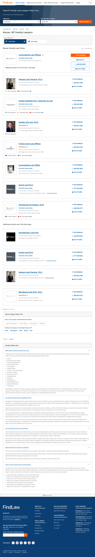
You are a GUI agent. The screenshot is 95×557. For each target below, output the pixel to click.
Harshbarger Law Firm (29, 232)
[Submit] (25, 535)
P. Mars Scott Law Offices (30, 143)
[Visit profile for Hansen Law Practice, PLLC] (10, 83)
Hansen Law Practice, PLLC (30, 79)
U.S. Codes (56, 528)
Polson (6, 330)
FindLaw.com (79, 510)
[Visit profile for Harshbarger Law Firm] (10, 236)
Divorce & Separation (11, 323)
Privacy (10, 552)
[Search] (90, 2)
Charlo (20, 330)
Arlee (31, 330)
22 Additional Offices (52, 193)
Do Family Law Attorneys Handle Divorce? (18, 398)
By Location (38, 525)
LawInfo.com (79, 528)
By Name (37, 533)
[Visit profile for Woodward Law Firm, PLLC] (10, 296)
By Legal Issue (38, 528)
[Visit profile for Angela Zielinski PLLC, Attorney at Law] (10, 105)
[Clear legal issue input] (38, 21)
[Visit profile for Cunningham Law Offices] (10, 59)
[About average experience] (30, 91)
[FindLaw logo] (8, 2)
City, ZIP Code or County (48, 18)
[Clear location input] (76, 21)
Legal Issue (6, 18)
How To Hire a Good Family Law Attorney (18, 464)
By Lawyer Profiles (39, 530)
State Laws (56, 522)
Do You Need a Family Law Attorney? (16, 428)
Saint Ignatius (13, 330)
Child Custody (23, 323)
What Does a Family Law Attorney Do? (17, 350)
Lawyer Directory (7, 29)
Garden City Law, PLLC (28, 122)
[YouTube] (17, 542)
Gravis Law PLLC (26, 185)
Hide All (11, 339)
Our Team (37, 510)
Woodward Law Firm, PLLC (30, 292)
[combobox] (21, 21)
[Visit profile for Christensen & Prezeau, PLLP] (10, 209)
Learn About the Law (59, 519)
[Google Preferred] (33, 542)
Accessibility (38, 513)
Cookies (24, 552)
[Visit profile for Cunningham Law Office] (10, 169)
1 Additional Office (49, 277)
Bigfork (26, 330)
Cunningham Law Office (29, 165)
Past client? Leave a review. (26, 58)
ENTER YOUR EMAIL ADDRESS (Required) (13, 532)
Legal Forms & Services (59, 510)
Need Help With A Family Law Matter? (17, 447)
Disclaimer (17, 552)
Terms (4, 552)
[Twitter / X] (21, 542)
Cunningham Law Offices (30, 55)
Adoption (42, 323)
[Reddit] (29, 542)
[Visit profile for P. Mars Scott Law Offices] (10, 147)
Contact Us (37, 516)
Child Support (33, 323)
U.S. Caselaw (57, 525)
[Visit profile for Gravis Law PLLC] (10, 189)
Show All (5, 339)
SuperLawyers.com (80, 516)
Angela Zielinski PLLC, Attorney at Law (36, 101)
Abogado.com (79, 522)
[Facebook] (13, 542)
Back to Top (48, 495)
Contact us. (17, 519)
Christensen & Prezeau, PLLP (31, 205)
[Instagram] (25, 542)
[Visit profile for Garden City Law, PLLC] (10, 126)
